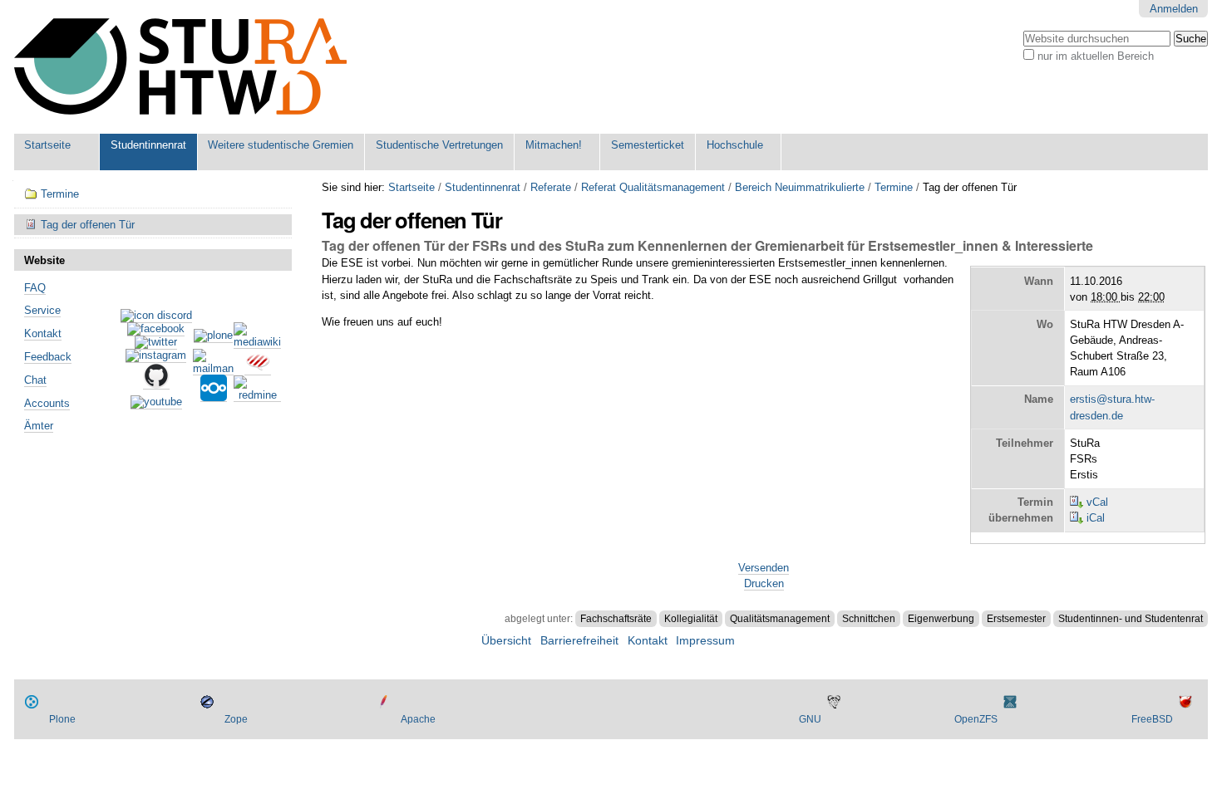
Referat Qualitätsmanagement (653, 187)
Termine (894, 187)
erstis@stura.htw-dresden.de (1112, 407)
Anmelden (1174, 8)
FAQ (35, 288)
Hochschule (735, 145)
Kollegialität (690, 619)
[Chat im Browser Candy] (257, 368)
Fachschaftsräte (616, 619)
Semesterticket (647, 145)
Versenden (763, 567)
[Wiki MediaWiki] (257, 342)
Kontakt (43, 333)
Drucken (764, 583)
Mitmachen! (553, 145)
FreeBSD (1152, 719)
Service (42, 310)
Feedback (47, 356)
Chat (35, 380)
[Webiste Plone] (213, 336)
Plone (62, 719)
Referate (550, 187)
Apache (418, 719)
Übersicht (506, 641)
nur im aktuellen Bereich (1095, 56)
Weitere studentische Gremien (280, 145)
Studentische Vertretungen (439, 145)
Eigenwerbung (941, 619)
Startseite (47, 145)
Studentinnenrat (148, 145)
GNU (810, 719)
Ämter (38, 425)
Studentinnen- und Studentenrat (1130, 619)
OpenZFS (976, 719)
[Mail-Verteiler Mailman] (213, 368)
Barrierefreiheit (579, 641)
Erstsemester (1016, 619)
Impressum (705, 641)
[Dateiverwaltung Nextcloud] (213, 395)
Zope (236, 719)
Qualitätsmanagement (780, 619)
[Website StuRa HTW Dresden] (180, 66)
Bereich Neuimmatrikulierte (800, 187)
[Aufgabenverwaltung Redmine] (257, 395)
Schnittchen (868, 619)
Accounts (47, 403)
